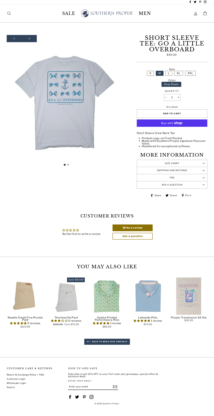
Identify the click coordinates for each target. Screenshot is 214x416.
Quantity (172, 91)
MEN (145, 13)
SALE (68, 13)
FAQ (172, 177)
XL (179, 73)
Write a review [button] (133, 227)
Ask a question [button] (132, 236)
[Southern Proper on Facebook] (70, 397)
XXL (190, 73)
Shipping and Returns (172, 170)
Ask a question (172, 184)
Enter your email (80, 381)
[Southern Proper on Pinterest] (84, 397)
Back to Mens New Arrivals (109, 342)
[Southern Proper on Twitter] (77, 397)
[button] (25, 312)
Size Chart (172, 163)
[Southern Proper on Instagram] (91, 397)
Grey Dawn (171, 84)
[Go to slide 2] (68, 165)
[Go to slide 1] (65, 165)
